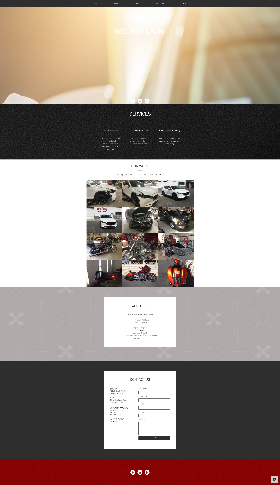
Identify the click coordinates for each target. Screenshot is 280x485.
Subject (141, 412)
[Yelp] (147, 101)
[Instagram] (139, 101)
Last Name (142, 396)
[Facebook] (132, 101)
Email (140, 404)
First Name (142, 389)
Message (142, 420)
